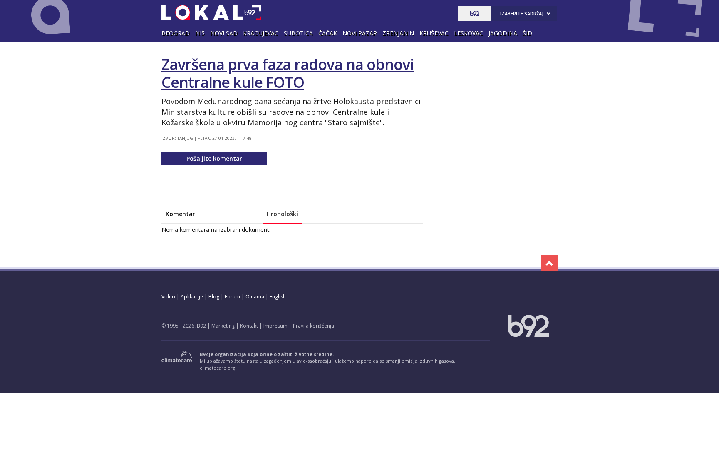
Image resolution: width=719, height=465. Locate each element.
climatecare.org (217, 368)
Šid (527, 33)
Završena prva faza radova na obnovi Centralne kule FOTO (287, 73)
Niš (200, 33)
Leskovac (468, 33)
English (278, 296)
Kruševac (434, 33)
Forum (232, 296)
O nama (254, 296)
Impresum (275, 325)
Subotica (298, 33)
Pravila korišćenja (313, 325)
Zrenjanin (398, 33)
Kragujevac (260, 33)
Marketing (223, 325)
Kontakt (249, 325)
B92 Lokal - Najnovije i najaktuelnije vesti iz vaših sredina (211, 12)
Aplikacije (192, 296)
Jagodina (502, 33)
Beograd (175, 33)
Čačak (327, 33)
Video (168, 296)
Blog (213, 296)
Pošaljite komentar (214, 158)
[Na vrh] (549, 263)
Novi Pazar (359, 33)
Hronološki (282, 214)
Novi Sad (224, 33)
